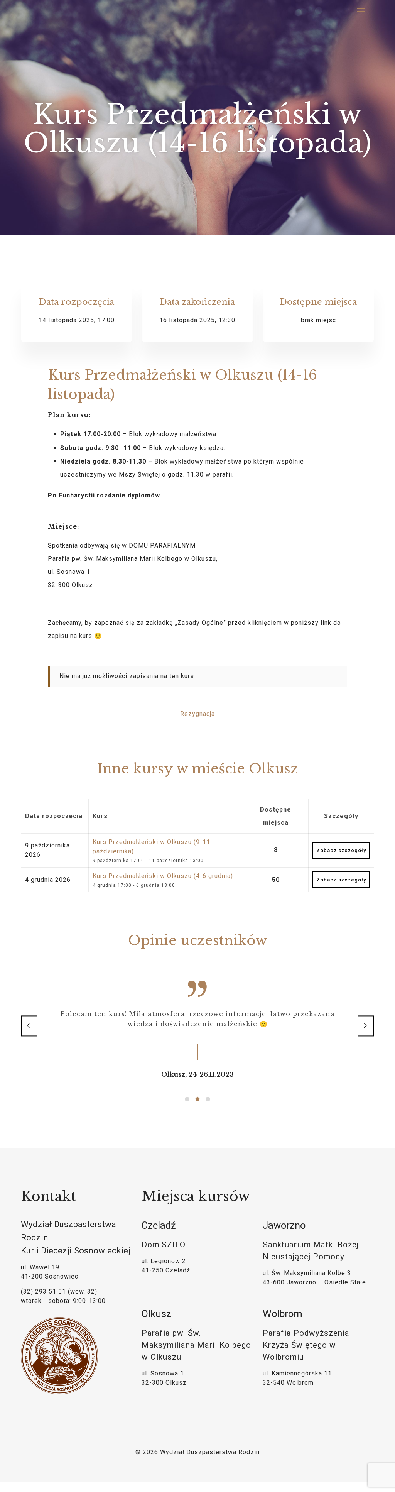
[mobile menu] (361, 11)
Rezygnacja (197, 713)
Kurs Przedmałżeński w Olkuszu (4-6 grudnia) (163, 876)
